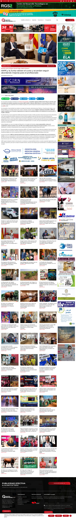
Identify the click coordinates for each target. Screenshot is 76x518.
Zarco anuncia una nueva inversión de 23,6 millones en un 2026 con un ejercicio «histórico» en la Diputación (48, 471)
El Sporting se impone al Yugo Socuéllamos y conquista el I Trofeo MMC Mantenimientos (9, 179)
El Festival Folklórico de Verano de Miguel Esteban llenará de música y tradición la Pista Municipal (47, 369)
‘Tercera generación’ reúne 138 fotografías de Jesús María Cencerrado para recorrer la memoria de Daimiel (47, 326)
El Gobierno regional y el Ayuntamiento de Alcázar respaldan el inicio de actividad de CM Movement (28, 369)
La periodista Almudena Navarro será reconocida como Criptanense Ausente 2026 (9, 450)
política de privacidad (56, 505)
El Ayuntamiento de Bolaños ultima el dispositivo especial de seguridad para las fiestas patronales (28, 347)
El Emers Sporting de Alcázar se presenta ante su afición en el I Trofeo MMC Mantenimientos (28, 390)
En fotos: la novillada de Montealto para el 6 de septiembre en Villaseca (7, 305)
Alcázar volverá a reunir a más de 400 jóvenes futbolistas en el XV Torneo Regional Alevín (29, 450)
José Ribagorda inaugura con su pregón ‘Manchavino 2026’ (28, 263)
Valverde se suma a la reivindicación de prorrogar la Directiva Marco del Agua (47, 410)
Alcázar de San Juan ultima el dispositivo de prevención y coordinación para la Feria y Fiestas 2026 (28, 305)
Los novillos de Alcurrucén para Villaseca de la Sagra (47, 200)
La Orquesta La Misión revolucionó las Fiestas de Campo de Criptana (27, 222)
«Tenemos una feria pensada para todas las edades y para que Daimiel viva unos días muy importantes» (9, 326)
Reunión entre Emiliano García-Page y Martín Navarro (15, 68)
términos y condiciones (66, 505)
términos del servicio (47, 509)
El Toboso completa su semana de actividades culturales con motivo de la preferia (47, 430)
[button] (26, 20)
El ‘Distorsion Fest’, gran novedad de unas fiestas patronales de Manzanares (8, 430)
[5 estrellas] (4, 95)
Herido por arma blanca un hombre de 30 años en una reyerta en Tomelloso (27, 410)
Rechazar (58, 515)
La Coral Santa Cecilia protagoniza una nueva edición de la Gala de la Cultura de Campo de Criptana (9, 347)
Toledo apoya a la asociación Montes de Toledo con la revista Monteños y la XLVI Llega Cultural (28, 326)
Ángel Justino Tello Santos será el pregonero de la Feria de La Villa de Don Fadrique (28, 242)
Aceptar (51, 515)
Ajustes (65, 515)
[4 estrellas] (3, 95)
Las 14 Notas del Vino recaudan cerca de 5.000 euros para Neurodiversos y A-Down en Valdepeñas (47, 347)
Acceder (66, 336)
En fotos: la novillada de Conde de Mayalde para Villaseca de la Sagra (9, 471)
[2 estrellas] (2, 95)
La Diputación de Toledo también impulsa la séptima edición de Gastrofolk (8, 368)
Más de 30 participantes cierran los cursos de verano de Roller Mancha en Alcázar (9, 390)
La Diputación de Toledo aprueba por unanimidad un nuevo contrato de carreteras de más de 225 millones (9, 284)
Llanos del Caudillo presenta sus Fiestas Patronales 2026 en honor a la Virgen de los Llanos (47, 222)
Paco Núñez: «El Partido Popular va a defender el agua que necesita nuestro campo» (47, 242)
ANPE (4, 106)
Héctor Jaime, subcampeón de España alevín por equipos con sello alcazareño (47, 390)
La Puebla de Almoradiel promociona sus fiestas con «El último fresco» (47, 263)
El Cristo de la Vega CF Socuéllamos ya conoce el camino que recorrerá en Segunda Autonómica (27, 471)
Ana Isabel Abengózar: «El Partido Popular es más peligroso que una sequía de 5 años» (9, 242)
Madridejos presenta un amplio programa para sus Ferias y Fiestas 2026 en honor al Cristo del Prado (9, 201)
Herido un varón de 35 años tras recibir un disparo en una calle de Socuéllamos (9, 222)
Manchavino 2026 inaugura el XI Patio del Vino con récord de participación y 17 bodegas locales (28, 180)
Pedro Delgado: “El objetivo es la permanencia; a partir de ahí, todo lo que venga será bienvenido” (48, 305)
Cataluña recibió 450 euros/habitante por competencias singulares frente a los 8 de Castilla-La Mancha (28, 201)
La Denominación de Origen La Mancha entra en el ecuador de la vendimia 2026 (28, 283)
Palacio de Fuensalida (23, 101)
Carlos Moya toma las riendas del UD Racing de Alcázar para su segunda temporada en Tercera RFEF (48, 450)
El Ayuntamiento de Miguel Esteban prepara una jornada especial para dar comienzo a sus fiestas (48, 284)
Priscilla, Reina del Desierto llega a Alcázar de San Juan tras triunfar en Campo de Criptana (9, 410)
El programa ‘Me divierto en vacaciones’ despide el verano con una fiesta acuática (9, 263)
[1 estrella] (1, 95)
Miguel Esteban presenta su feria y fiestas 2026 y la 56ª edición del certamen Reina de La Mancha (29, 430)
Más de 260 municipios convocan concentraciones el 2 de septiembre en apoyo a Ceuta (48, 179)
